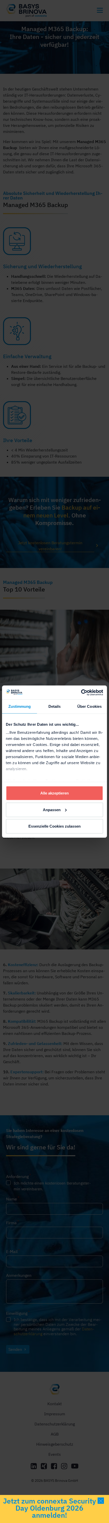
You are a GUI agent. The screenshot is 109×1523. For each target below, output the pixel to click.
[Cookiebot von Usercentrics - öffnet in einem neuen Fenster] (81, 692)
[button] (101, 1500)
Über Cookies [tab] (89, 706)
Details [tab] (54, 706)
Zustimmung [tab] (19, 706)
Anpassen (52, 809)
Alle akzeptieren (54, 793)
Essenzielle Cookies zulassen (54, 826)
